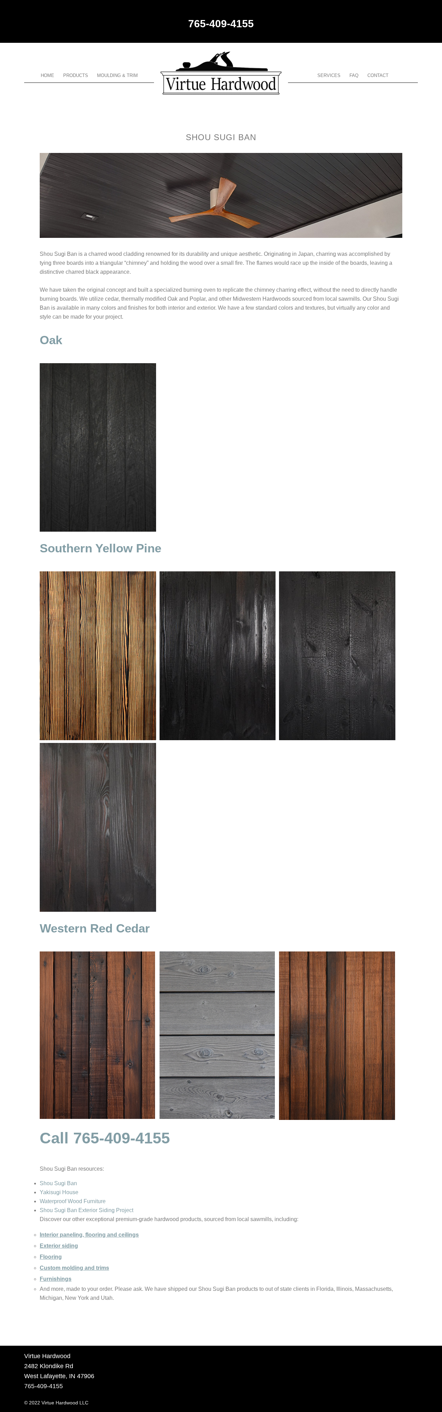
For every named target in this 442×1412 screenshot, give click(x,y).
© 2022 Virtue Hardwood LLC (56, 1402)
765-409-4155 (221, 23)
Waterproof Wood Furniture (73, 1201)
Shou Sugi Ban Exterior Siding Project (86, 1210)
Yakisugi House (59, 1192)
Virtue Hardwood (221, 73)
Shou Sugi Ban (58, 1183)
